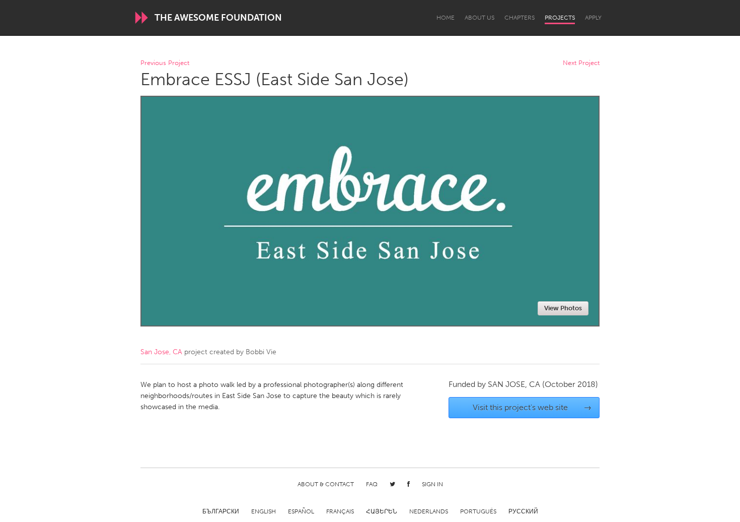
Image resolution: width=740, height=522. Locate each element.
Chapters (519, 17)
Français (340, 511)
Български (220, 511)
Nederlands (428, 511)
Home (445, 17)
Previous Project (164, 63)
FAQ (372, 484)
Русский (523, 511)
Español (301, 511)
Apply (593, 17)
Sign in (432, 484)
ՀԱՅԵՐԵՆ (381, 511)
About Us (479, 17)
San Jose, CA (161, 352)
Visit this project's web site (532, 407)
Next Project (581, 63)
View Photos (563, 308)
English (263, 511)
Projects (560, 17)
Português (478, 511)
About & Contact (326, 484)
